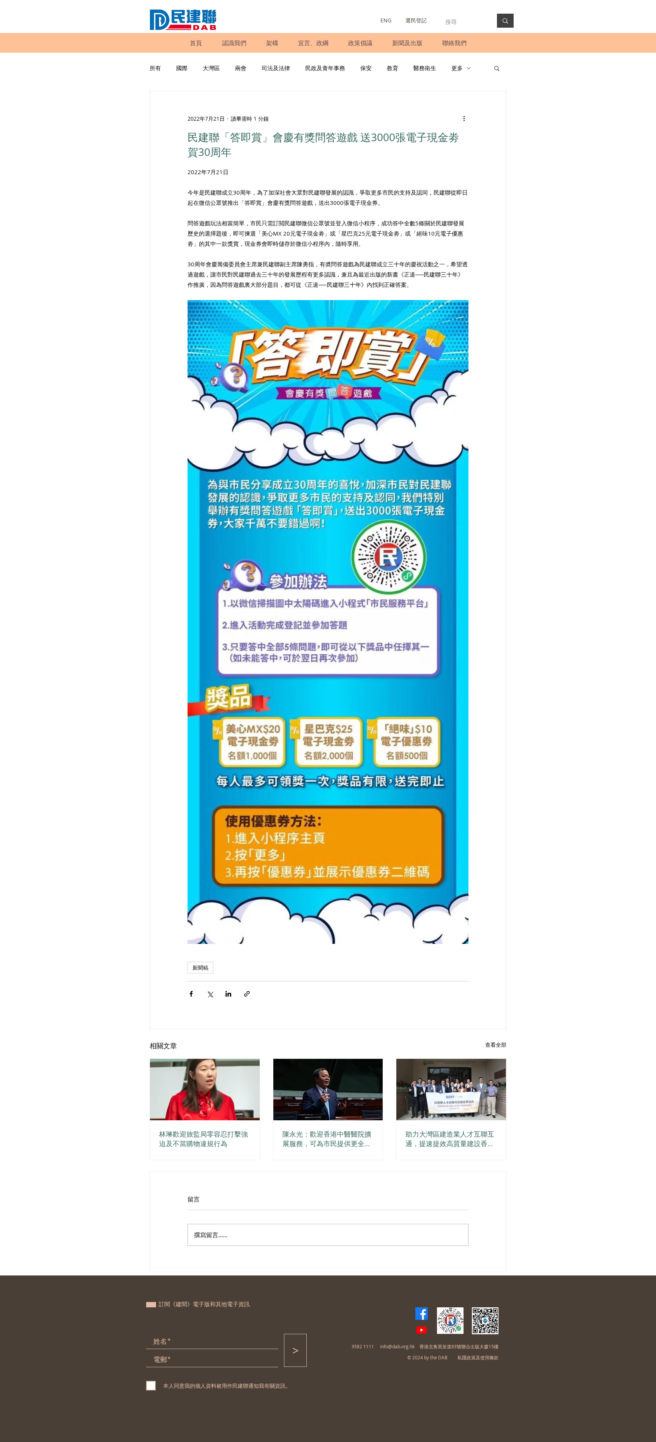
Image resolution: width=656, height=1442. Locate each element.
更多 (457, 68)
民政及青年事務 (325, 68)
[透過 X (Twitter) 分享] (209, 993)
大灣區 (211, 68)
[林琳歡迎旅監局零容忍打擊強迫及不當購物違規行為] (205, 1089)
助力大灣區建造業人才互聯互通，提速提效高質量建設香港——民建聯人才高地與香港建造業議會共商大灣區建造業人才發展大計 (449, 1138)
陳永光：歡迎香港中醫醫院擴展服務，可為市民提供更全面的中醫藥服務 (326, 1138)
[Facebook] (421, 1313)
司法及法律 (276, 68)
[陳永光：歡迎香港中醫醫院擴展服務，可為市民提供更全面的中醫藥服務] (328, 1089)
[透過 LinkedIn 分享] (228, 993)
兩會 (240, 68)
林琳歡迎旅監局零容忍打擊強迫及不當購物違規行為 (203, 1138)
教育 (392, 68)
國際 (182, 68)
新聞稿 (200, 967)
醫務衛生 (424, 68)
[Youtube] (421, 1330)
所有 (155, 68)
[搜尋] (505, 21)
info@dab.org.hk (397, 1346)
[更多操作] (463, 118)
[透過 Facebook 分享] (191, 993)
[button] (234, 43)
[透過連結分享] (247, 993)
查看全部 (495, 1044)
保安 (366, 68)
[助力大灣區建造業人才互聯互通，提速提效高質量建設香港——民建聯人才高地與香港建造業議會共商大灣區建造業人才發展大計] (451, 1089)
